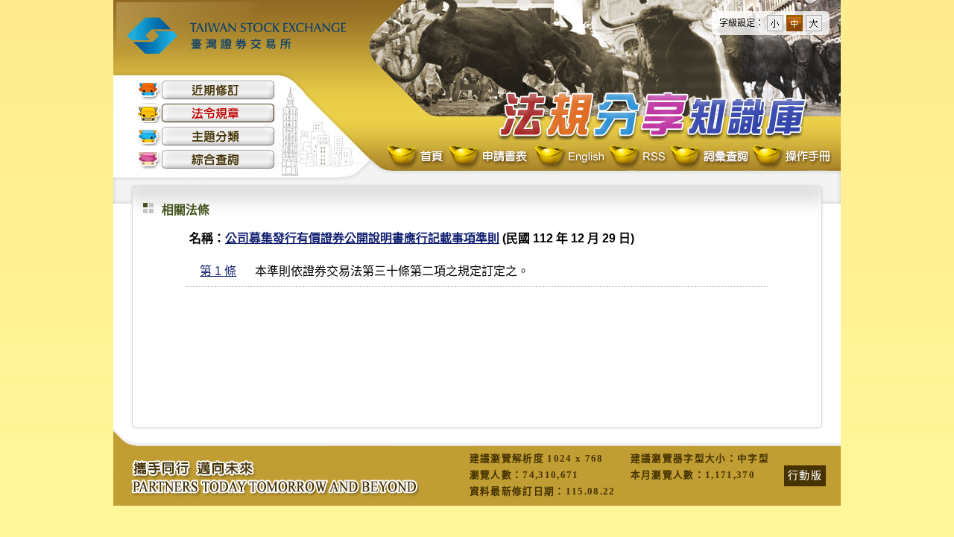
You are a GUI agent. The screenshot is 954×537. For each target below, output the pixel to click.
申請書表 (489, 157)
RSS (637, 157)
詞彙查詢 (709, 157)
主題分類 (206, 136)
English (569, 157)
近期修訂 (206, 90)
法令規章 (206, 113)
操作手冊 (791, 157)
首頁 (416, 157)
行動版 (805, 475)
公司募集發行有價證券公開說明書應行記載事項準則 (362, 238)
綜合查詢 (206, 159)
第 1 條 (218, 271)
